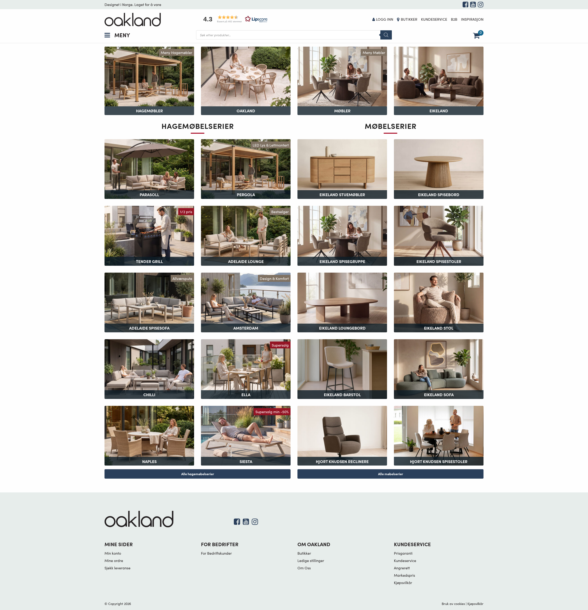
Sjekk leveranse (117, 567)
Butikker (409, 19)
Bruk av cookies (453, 603)
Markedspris (404, 575)
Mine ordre (114, 560)
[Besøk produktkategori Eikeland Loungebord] (342, 301)
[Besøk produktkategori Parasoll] (149, 168)
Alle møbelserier (390, 474)
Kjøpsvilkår (403, 582)
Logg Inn (384, 19)
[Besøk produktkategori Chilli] (149, 368)
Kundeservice (434, 19)
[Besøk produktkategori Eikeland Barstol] (342, 368)
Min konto (113, 553)
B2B (454, 19)
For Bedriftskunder (216, 553)
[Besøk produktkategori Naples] (149, 435)
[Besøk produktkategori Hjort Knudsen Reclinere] (342, 435)
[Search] (386, 35)
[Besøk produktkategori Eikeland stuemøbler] (342, 168)
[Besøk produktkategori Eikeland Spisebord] (438, 168)
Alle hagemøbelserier (197, 474)
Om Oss (304, 567)
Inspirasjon (472, 19)
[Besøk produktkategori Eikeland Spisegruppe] (342, 235)
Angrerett (402, 567)
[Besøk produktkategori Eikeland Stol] (438, 301)
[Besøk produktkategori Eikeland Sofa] (438, 368)
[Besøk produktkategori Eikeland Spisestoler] (438, 235)
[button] (233, 19)
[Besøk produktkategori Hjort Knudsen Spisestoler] (438, 435)
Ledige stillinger (310, 560)
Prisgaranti (403, 553)
